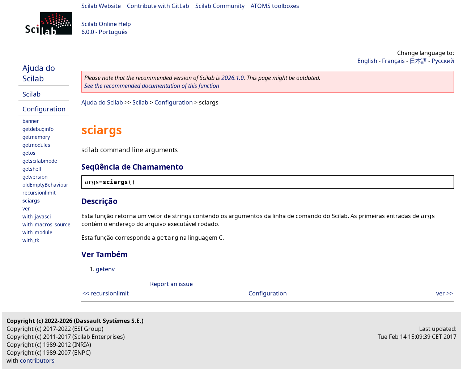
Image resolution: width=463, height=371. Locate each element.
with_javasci (36, 216)
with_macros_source (46, 224)
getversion (34, 176)
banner (30, 121)
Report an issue (171, 284)
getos (28, 152)
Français (393, 61)
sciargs (31, 200)
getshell (31, 168)
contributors (37, 360)
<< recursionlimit (105, 293)
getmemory (36, 136)
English (367, 61)
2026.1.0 (232, 78)
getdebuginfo (38, 128)
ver (26, 208)
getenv (105, 269)
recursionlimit (39, 192)
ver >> (444, 293)
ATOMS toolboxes (275, 6)
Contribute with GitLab (158, 6)
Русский (443, 61)
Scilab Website (101, 6)
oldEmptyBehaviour (45, 184)
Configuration (43, 108)
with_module (37, 232)
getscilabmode (39, 160)
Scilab (31, 93)
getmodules (36, 144)
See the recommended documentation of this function (151, 86)
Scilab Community (220, 6)
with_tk (30, 240)
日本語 (418, 61)
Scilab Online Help (106, 24)
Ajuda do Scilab (38, 73)
